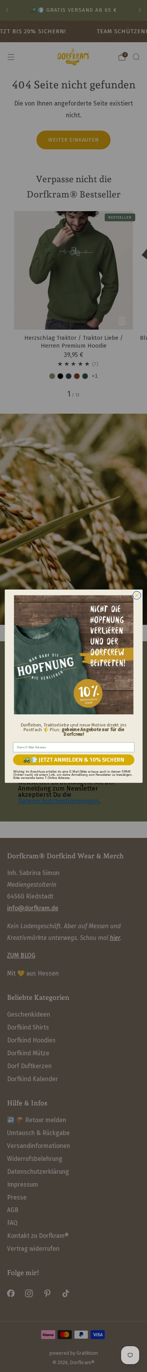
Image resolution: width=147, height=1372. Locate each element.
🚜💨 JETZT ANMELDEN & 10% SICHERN (73, 759)
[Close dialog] (136, 595)
